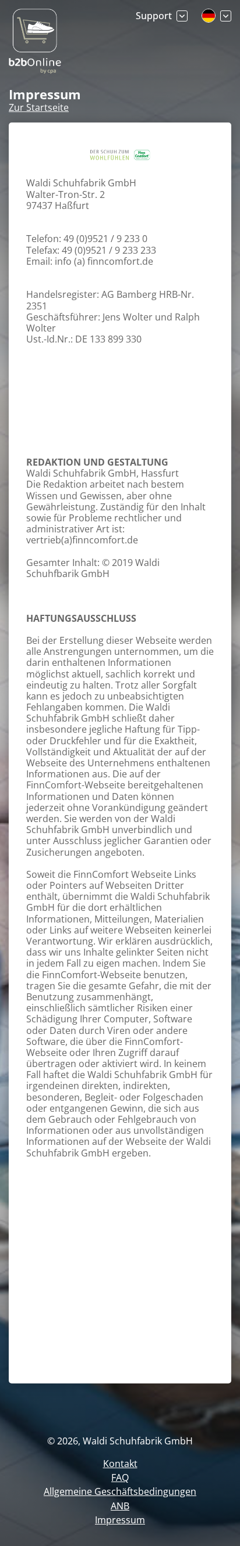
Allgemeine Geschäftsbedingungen (120, 1491)
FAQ (120, 1477)
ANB (120, 1506)
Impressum (120, 1519)
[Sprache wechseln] (216, 16)
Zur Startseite (39, 107)
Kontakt (120, 1463)
